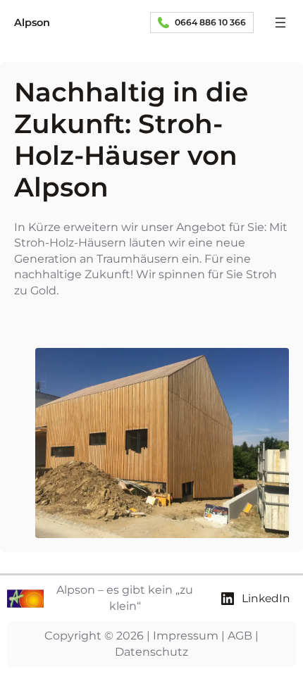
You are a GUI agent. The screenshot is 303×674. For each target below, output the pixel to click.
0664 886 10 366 (210, 22)
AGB (240, 635)
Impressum (185, 635)
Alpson (32, 22)
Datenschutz (151, 652)
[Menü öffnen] (280, 22)
